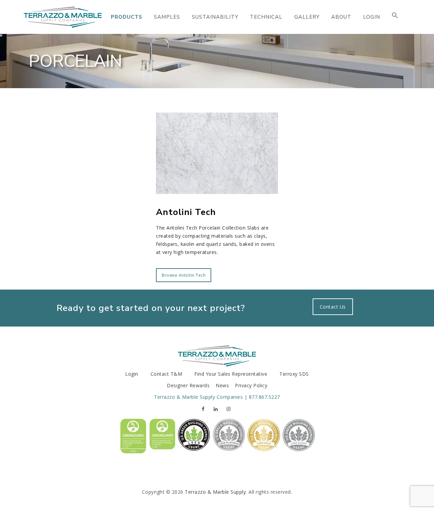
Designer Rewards (188, 385)
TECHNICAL (266, 17)
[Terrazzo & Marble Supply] (63, 17)
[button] (395, 17)
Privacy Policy (251, 385)
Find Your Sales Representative (230, 374)
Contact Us (333, 306)
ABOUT (341, 17)
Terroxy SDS (294, 374)
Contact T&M (166, 374)
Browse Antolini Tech (183, 275)
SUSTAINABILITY (215, 17)
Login (131, 374)
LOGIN (371, 17)
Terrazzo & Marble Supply (215, 492)
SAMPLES (167, 17)
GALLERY (307, 17)
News (222, 385)
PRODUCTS (126, 17)
